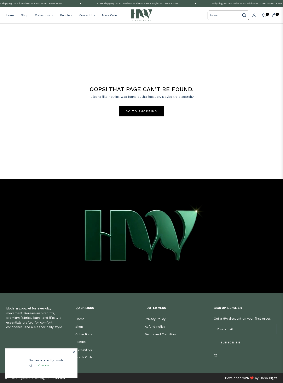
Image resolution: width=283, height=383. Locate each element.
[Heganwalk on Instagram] (216, 355)
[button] (228, 15)
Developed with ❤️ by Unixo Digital (251, 378)
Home (80, 319)
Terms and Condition (160, 334)
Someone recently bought (46, 360)
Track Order (84, 357)
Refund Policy (155, 327)
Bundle (80, 342)
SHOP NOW (49, 3)
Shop (79, 327)
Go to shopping (141, 111)
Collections (83, 334)
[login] (254, 15)
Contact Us (83, 350)
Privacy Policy (155, 319)
